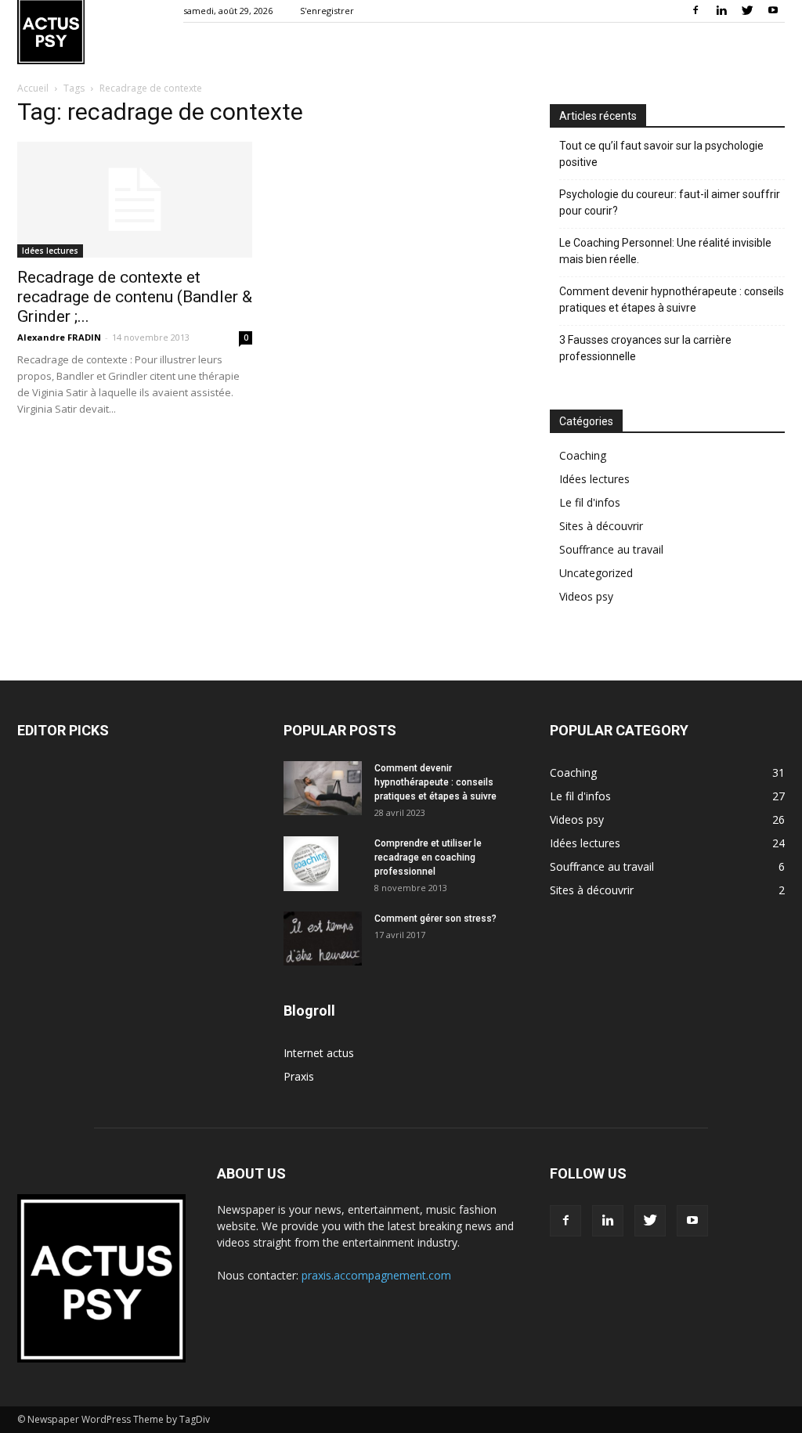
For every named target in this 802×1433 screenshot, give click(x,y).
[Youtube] (773, 11)
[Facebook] (695, 11)
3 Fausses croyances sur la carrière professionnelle (645, 348)
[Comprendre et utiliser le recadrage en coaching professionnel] (311, 863)
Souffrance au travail (611, 549)
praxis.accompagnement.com (376, 1275)
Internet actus (319, 1052)
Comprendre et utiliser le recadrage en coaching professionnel (428, 857)
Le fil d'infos (589, 502)
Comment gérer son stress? (435, 918)
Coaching (582, 455)
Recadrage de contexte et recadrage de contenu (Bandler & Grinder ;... (134, 297)
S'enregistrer (327, 10)
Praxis (299, 1076)
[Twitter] (747, 11)
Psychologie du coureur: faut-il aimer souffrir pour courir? (669, 202)
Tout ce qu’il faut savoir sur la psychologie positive (661, 153)
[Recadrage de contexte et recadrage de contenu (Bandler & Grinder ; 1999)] (134, 200)
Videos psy (586, 596)
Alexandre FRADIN (59, 337)
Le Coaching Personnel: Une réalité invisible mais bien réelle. (665, 250)
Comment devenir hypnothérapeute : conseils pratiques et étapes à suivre (671, 299)
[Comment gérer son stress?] (323, 938)
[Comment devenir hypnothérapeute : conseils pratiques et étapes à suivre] (323, 788)
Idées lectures (50, 250)
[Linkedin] (721, 11)
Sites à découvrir (601, 525)
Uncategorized (596, 572)
